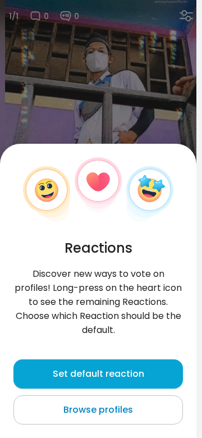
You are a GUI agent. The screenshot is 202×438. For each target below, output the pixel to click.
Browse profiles (98, 409)
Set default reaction (98, 373)
